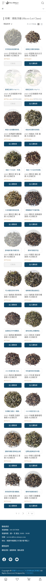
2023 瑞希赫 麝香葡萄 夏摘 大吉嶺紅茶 (13, 336)
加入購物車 (33, 63)
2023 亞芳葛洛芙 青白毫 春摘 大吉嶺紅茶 (13, 54)
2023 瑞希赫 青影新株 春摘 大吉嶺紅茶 (13, 296)
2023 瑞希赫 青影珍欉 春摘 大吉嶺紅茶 (33, 296)
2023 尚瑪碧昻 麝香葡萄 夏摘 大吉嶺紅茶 (13, 135)
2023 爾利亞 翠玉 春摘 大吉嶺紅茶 (12, 175)
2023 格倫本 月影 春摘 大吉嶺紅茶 (32, 135)
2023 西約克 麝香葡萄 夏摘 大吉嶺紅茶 (13, 376)
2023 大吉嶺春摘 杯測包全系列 (33, 95)
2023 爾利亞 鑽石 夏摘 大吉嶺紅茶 (32, 175)
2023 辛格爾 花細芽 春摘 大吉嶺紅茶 (12, 416)
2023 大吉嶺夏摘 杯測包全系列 (13, 95)
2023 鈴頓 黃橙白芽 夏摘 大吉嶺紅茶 (12, 497)
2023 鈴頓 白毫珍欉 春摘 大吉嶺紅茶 (32, 457)
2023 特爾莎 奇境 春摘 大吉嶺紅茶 (12, 256)
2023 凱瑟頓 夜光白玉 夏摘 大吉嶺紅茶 (33, 54)
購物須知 (5, 550)
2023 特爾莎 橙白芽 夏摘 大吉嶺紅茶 (32, 256)
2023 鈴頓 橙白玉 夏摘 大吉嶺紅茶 (12, 457)
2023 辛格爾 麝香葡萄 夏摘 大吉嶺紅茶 (33, 416)
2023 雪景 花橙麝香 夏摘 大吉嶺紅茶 (32, 497)
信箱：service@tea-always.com (14, 537)
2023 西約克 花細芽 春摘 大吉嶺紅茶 (32, 336)
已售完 (12, 63)
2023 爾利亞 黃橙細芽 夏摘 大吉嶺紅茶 (33, 215)
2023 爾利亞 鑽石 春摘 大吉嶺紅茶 (12, 215)
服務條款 (13, 550)
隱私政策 (20, 550)
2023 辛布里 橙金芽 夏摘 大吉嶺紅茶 (32, 376)
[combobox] (8, 24)
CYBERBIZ (29, 573)
